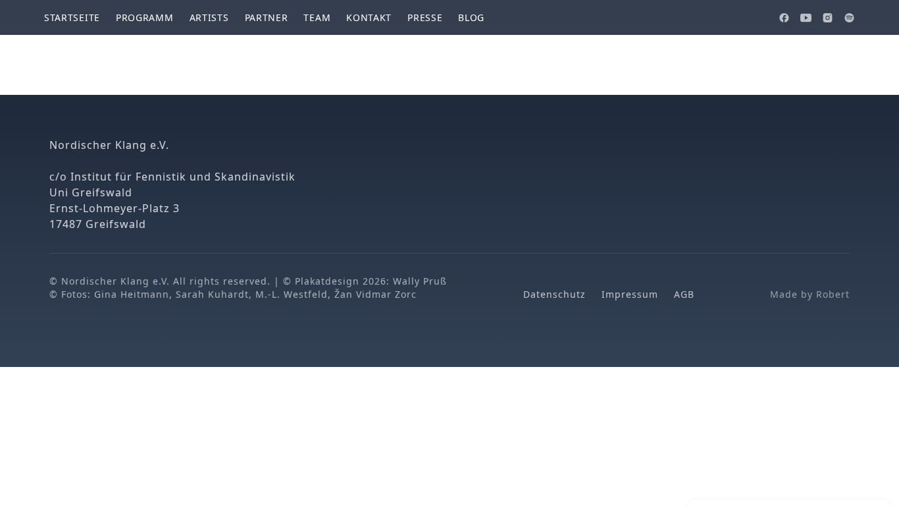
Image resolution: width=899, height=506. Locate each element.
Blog (471, 17)
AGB (684, 294)
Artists (209, 17)
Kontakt (369, 17)
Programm (145, 17)
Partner (266, 17)
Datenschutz (554, 294)
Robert (833, 294)
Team (316, 17)
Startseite (72, 17)
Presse (424, 17)
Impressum (630, 294)
